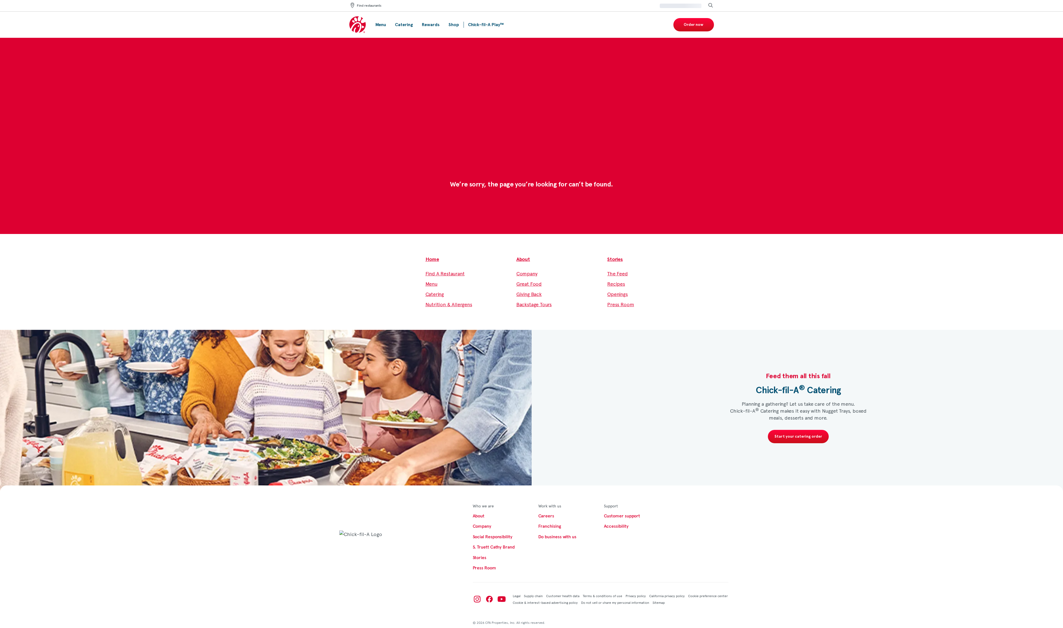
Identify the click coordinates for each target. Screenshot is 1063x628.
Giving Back (529, 293)
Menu (431, 283)
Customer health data (562, 596)
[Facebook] (489, 599)
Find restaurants (369, 6)
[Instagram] (477, 599)
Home (432, 259)
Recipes (616, 283)
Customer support (622, 516)
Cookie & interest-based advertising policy (545, 602)
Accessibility (616, 526)
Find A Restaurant (445, 273)
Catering (434, 293)
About (523, 259)
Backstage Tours (534, 304)
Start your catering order (798, 436)
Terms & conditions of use (602, 596)
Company (526, 273)
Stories (615, 259)
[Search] (710, 5)
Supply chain (533, 596)
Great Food (529, 283)
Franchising (549, 526)
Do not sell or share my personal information (615, 602)
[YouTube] (501, 599)
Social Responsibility (492, 537)
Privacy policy (636, 596)
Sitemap (659, 602)
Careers (546, 516)
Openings (617, 293)
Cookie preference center (708, 596)
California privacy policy (667, 596)
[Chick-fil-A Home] (358, 25)
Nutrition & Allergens (448, 304)
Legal (517, 596)
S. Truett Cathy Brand (494, 547)
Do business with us (557, 537)
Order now (693, 25)
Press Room (620, 304)
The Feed (617, 273)
